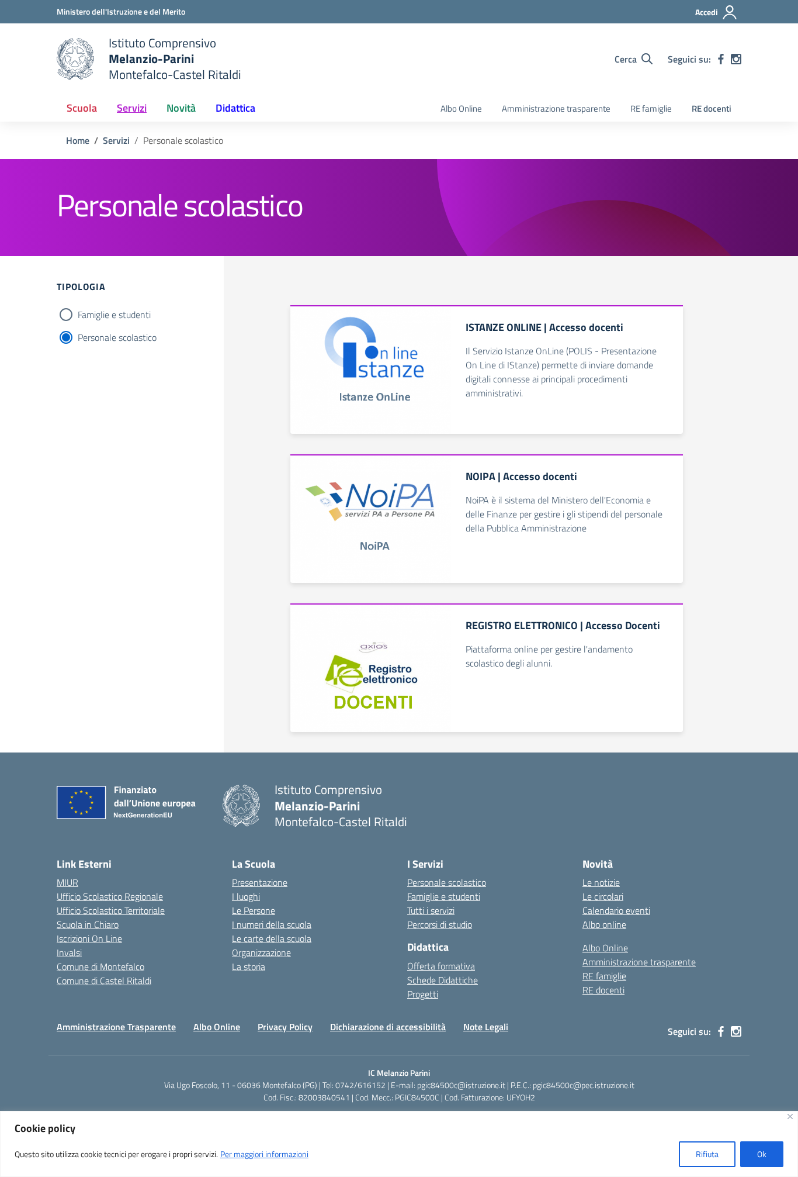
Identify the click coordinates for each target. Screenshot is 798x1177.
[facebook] (721, 59)
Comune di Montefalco (100, 966)
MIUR (67, 882)
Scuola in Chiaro (88, 924)
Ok (761, 1154)
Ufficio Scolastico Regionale (110, 896)
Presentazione (259, 882)
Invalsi (69, 952)
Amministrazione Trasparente (116, 1027)
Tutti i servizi (430, 910)
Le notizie (601, 882)
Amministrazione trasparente (556, 108)
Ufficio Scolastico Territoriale (111, 910)
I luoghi (246, 896)
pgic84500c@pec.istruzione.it (583, 1085)
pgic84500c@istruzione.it (461, 1085)
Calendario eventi (616, 910)
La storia (248, 966)
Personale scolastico (117, 337)
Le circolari (602, 896)
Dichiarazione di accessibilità (388, 1027)
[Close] (790, 1116)
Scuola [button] (82, 108)
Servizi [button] (132, 108)
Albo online (604, 924)
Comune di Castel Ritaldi (104, 981)
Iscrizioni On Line (89, 938)
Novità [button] (181, 108)
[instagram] (736, 59)
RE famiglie (651, 108)
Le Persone (253, 910)
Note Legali (485, 1027)
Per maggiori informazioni (264, 1154)
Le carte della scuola (271, 938)
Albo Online (461, 108)
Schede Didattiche (442, 980)
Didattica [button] (235, 108)
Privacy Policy (285, 1027)
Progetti (422, 994)
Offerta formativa (441, 966)
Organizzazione (261, 952)
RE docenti (711, 108)
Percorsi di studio (439, 924)
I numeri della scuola (271, 924)
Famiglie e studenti (114, 315)
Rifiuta (707, 1154)
